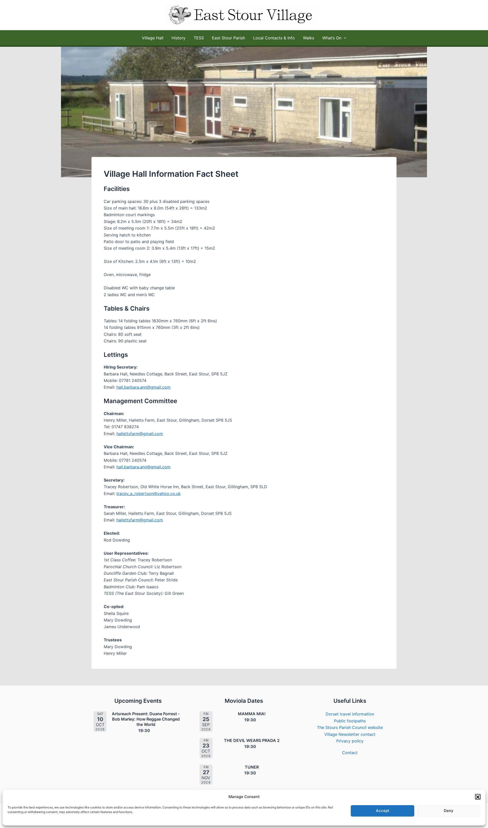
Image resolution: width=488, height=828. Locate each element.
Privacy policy (349, 740)
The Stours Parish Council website (350, 727)
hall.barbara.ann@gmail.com (143, 387)
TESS (199, 37)
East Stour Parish (228, 37)
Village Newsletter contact (349, 734)
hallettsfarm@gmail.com (139, 433)
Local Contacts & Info (274, 37)
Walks (308, 37)
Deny (448, 810)
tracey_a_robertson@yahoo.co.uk (148, 493)
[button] (477, 797)
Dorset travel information (350, 713)
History (179, 37)
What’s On (331, 37)
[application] (343, 37)
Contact (350, 752)
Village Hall (152, 37)
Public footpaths (350, 720)
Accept (382, 810)
